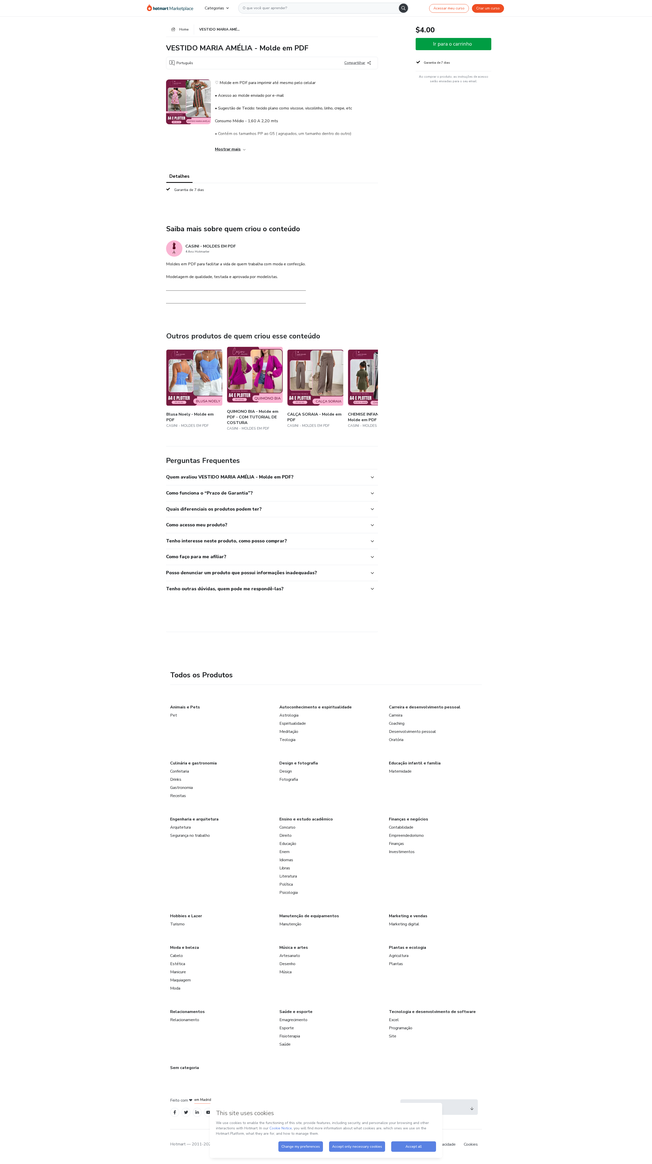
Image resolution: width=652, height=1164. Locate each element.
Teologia (287, 740)
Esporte (286, 1028)
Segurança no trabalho (190, 835)
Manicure (178, 972)
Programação (400, 1028)
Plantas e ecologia (407, 947)
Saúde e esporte (296, 1012)
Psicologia (288, 892)
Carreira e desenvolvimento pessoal (424, 707)
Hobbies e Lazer (186, 916)
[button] (266, 477)
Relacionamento (184, 1020)
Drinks (175, 779)
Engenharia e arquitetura (194, 819)
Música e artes (293, 947)
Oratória (396, 740)
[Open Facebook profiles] (174, 1112)
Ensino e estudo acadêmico (306, 819)
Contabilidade (401, 827)
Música (285, 972)
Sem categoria (184, 1068)
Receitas (178, 796)
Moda (175, 988)
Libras (284, 868)
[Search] (403, 8)
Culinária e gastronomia (193, 763)
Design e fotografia (298, 763)
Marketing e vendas (408, 916)
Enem (284, 852)
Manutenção (290, 924)
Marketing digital (404, 924)
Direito (285, 835)
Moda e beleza (184, 947)
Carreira (395, 715)
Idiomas (286, 860)
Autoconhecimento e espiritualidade (315, 707)
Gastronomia (181, 787)
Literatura (288, 876)
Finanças (396, 843)
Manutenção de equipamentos (309, 916)
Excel (394, 1020)
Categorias (214, 8)
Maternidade (400, 771)
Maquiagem (180, 980)
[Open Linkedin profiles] (197, 1112)
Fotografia (288, 779)
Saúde (285, 1044)
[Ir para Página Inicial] (172, 8)
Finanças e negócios (408, 819)
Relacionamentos (187, 1012)
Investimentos (402, 852)
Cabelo (176, 955)
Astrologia (288, 715)
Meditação (288, 731)
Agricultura (399, 955)
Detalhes (179, 176)
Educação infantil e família (415, 763)
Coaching (396, 723)
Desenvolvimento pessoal (412, 731)
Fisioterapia (289, 1036)
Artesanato (289, 955)
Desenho (287, 964)
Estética (177, 964)
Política (286, 884)
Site (392, 1036)
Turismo (177, 924)
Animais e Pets (185, 707)
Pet (173, 715)
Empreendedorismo (406, 835)
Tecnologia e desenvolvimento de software (432, 1012)
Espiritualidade (292, 723)
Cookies (471, 1144)
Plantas (396, 964)
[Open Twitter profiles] (186, 1112)
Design (285, 771)
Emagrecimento (293, 1020)
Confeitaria (179, 771)
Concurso (287, 827)
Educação (287, 843)
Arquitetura (180, 827)
